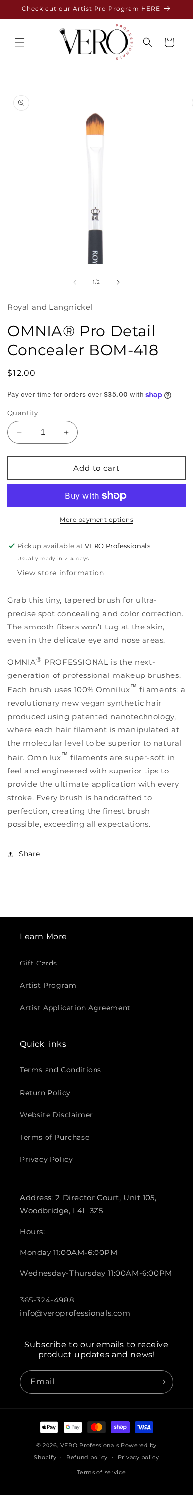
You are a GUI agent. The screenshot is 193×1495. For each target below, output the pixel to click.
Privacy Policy (46, 1159)
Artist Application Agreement (75, 1007)
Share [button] (29, 853)
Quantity (22, 413)
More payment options (96, 519)
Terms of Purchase (54, 1137)
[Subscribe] (162, 1382)
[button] (20, 42)
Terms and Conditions (60, 1069)
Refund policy (87, 1457)
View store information (60, 572)
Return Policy (45, 1092)
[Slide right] (118, 282)
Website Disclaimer (56, 1114)
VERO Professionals (89, 1445)
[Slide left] (75, 282)
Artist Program (48, 985)
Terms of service (101, 1472)
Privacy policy (138, 1457)
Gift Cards (38, 963)
